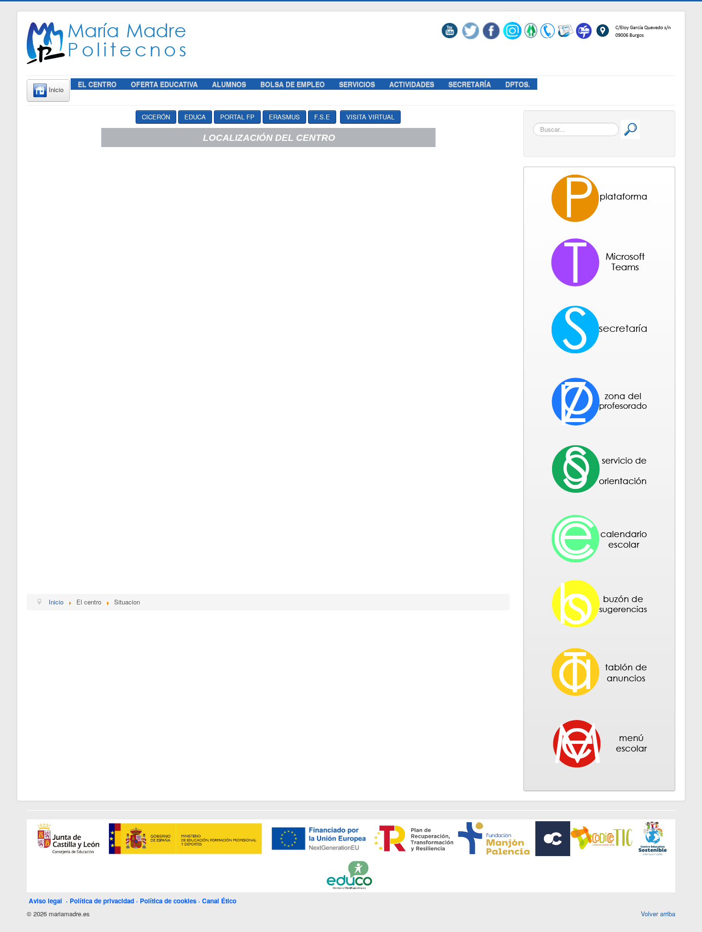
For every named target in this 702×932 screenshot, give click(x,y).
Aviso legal (47, 900)
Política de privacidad (102, 900)
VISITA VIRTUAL (370, 116)
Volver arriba (658, 913)
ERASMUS (284, 116)
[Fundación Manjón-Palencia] (493, 837)
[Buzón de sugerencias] (583, 29)
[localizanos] (632, 29)
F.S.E (322, 116)
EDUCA (195, 116)
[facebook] (491, 29)
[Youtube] (451, 29)
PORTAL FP (237, 116)
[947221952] (547, 29)
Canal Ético (219, 900)
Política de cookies (168, 900)
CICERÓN (156, 116)
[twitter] (470, 29)
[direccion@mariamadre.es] (565, 29)
